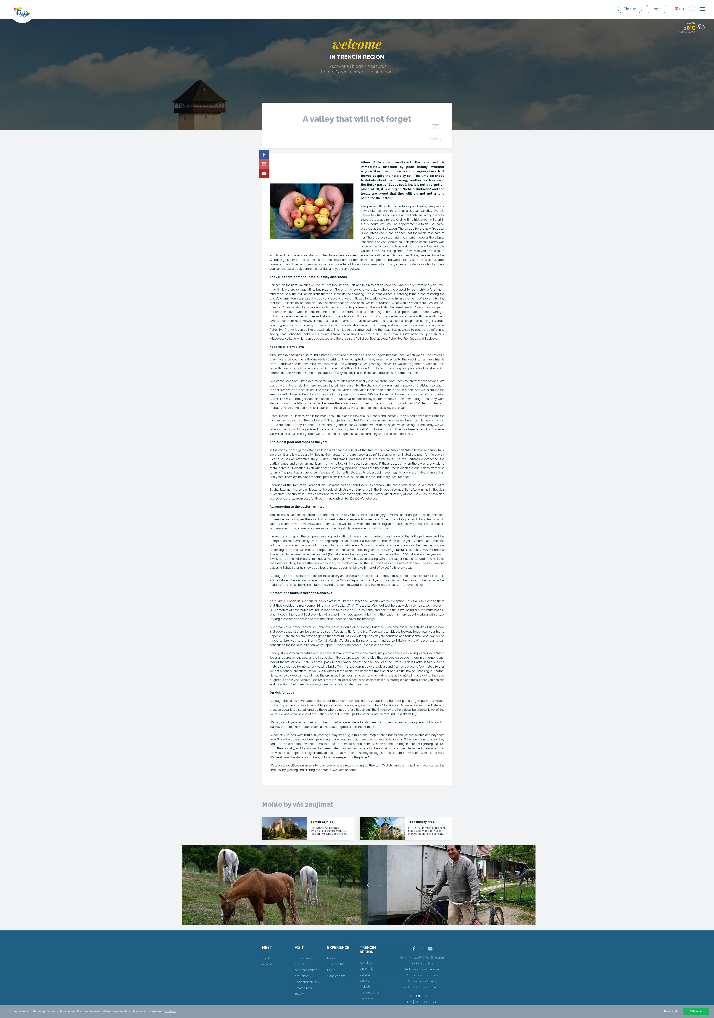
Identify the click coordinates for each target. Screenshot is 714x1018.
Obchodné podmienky (422, 981)
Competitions (336, 976)
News (331, 958)
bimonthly (367, 968)
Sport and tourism (307, 982)
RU (417, 1002)
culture (299, 964)
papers (364, 980)
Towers (299, 994)
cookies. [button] (170, 1011)
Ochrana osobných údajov (422, 987)
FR (409, 1002)
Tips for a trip (336, 964)
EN (418, 996)
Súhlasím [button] (696, 1011)
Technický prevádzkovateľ (422, 969)
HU (426, 1002)
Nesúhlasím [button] (671, 1011)
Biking (331, 970)
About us (366, 962)
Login (656, 9)
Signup (630, 9)
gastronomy (303, 976)
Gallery (435, 139)
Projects (365, 986)
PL (434, 996)
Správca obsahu (422, 963)
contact (365, 974)
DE (426, 996)
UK (435, 1002)
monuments (303, 958)
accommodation (306, 970)
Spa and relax (304, 988)
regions (267, 964)
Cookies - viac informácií (422, 975)
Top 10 (266, 958)
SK (409, 996)
